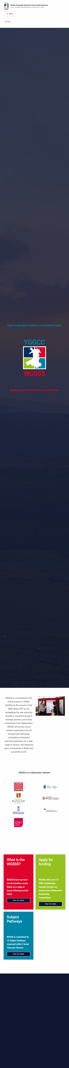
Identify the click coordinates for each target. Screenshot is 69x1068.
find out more (50, 904)
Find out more (18, 900)
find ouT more (18, 954)
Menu (11, 14)
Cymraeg (7, 21)
